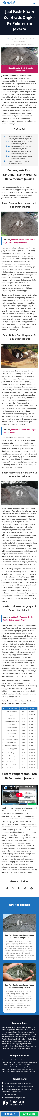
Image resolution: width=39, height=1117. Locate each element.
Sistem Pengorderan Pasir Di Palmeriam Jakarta (19, 162)
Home (5, 39)
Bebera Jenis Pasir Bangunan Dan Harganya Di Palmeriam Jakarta (21, 137)
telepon (10, 1113)
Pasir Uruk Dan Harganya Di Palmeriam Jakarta (21, 157)
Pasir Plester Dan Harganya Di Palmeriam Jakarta (21, 152)
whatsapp (30, 1113)
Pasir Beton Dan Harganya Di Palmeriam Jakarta (21, 147)
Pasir (9, 39)
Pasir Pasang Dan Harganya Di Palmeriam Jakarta (21, 142)
